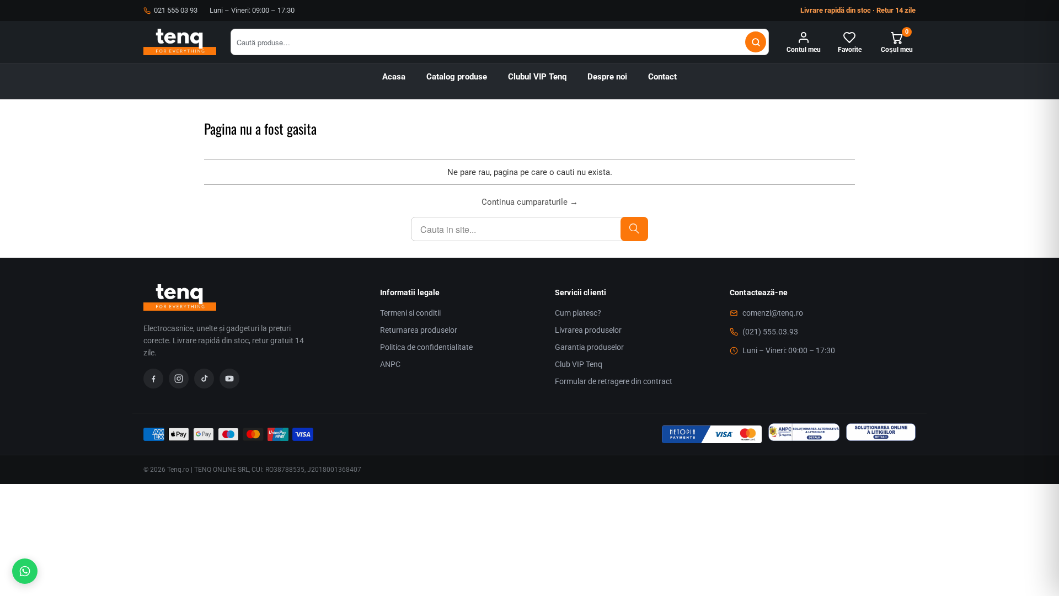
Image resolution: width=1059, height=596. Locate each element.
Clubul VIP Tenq (537, 77)
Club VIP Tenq (578, 364)
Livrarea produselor (588, 330)
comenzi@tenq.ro (772, 312)
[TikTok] (204, 379)
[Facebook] (153, 379)
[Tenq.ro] (179, 42)
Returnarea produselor (418, 330)
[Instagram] (179, 379)
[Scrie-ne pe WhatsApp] (25, 571)
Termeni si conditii (410, 312)
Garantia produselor (589, 347)
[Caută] (755, 41)
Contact (662, 77)
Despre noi (607, 77)
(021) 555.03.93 (770, 331)
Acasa (393, 77)
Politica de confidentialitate (426, 347)
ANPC (390, 364)
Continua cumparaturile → (530, 202)
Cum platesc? (578, 312)
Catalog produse (456, 77)
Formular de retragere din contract (613, 381)
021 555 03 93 (175, 10)
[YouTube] (229, 379)
